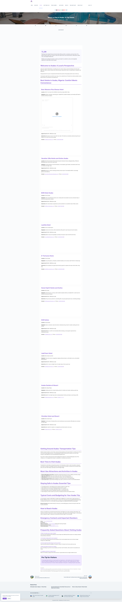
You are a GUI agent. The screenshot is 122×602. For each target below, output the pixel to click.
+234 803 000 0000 (60, 139)
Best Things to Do (46, 5)
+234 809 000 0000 (61, 301)
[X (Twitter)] (46, 25)
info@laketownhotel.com (49, 366)
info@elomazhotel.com (49, 139)
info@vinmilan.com (48, 429)
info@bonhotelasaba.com (49, 206)
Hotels (41, 5)
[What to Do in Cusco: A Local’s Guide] (31, 596)
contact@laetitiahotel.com (49, 237)
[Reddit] (76, 25)
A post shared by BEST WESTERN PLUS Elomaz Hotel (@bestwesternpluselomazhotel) (57, 130)
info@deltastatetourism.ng (53, 526)
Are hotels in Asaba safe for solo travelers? (49, 538)
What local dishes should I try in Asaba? (48, 546)
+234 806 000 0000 (61, 237)
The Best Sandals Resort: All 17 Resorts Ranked (53, 596)
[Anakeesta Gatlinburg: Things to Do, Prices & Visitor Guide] (62, 596)
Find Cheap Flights (73, 5)
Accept (5, 598)
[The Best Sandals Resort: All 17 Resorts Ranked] (46, 596)
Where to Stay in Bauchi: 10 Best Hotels (79, 586)
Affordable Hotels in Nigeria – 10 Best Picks (38, 586)
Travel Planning (54, 5)
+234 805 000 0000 (65, 174)
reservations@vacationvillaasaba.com (51, 174)
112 (43, 521)
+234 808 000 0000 (59, 334)
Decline (9, 598)
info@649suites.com (48, 334)
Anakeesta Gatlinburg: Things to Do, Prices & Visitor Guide (69, 596)
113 (46, 522)
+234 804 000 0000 (60, 366)
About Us (66, 5)
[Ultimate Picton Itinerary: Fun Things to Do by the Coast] (78, 596)
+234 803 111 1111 (60, 397)
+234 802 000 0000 (61, 269)
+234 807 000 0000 (61, 206)
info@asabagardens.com (49, 397)
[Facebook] (35, 25)
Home (32, 5)
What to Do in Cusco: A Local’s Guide (38, 596)
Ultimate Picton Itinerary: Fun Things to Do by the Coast (85, 596)
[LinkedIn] (66, 25)
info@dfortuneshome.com (49, 269)
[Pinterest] (56, 25)
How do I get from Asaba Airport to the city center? (51, 542)
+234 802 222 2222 (58, 429)
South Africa (61, 5)
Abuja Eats (36, 5)
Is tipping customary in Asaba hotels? (48, 551)
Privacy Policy (80, 5)
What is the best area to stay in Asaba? (48, 533)
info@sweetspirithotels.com (50, 301)
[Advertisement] (61, 38)
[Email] (86, 25)
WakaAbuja (61, 600)
